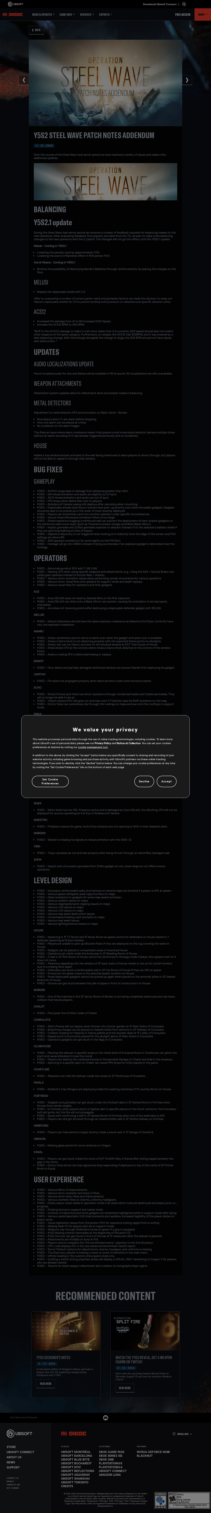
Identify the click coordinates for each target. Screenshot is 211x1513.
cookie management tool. (93, 747)
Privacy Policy (103, 743)
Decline (144, 781)
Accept (166, 781)
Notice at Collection (129, 743)
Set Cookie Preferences (50, 781)
